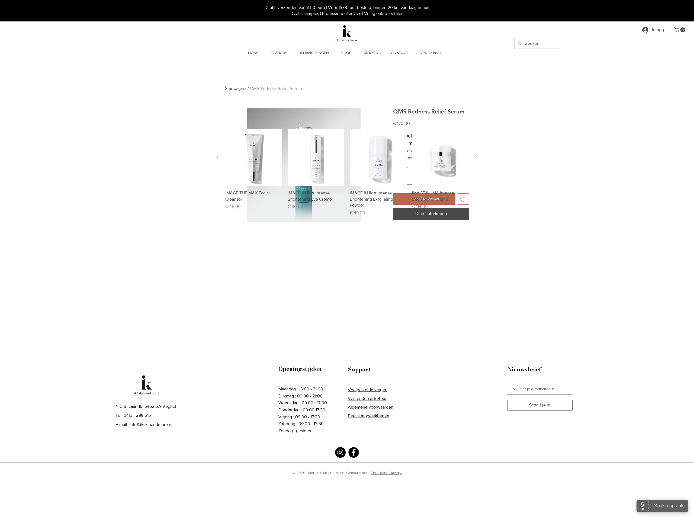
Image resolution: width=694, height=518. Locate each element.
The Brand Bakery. (386, 472)
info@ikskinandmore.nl (150, 424)
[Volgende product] (476, 157)
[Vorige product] (217, 157)
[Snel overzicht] (253, 157)
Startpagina (235, 88)
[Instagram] (340, 452)
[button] (680, 29)
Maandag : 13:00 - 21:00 (300, 389)
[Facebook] (353, 452)
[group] (347, 172)
